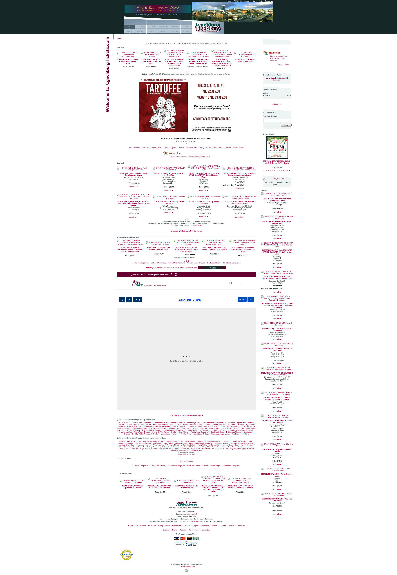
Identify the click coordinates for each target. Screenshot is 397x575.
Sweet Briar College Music (190, 449)
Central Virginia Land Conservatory (139, 426)
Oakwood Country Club (229, 445)
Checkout (231, 526)
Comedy (145, 148)
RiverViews (218, 447)
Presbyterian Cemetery (199, 432)
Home (229, 1)
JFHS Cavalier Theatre (230, 428)
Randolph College (217, 432)
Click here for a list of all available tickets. (186, 415)
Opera (173, 148)
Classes (187, 526)
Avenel (129, 425)
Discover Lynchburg (186, 426)
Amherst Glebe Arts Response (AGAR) (185, 423)
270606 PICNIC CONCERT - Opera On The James (277, 500)
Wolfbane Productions (240, 434)
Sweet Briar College (201, 434)
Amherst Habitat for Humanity (153, 441)
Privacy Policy (194, 530)
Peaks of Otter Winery (179, 432)
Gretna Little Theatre (239, 441)
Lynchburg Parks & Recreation (242, 443)
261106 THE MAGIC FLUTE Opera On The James (204, 203)
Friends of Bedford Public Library (136, 428)
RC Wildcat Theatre (233, 432)
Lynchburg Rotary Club (126, 445)
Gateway (226, 441)
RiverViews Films (230, 447)
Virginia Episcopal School (220, 434)
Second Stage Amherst (169, 434)
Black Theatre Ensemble (194, 441)
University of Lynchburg (151, 430)
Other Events (192, 148)
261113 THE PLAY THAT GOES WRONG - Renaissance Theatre (239, 203)
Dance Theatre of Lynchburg (165, 426)
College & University (158, 263)
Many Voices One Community (208, 445)
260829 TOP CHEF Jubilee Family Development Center (127, 61)
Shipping (166, 530)
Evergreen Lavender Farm (231, 426)
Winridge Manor (196, 450)
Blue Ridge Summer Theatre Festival (167, 425)
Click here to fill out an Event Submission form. (172, 268)
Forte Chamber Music (212, 441)
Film (159, 148)
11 (287, 171)
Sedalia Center (186, 434)
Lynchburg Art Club (160, 443)
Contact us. (197, 225)
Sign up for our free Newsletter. (190, 157)
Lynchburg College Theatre (173, 430)
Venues (214, 526)
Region (195, 526)
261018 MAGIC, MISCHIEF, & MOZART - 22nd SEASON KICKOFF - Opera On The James (222, 62)
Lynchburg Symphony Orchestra (241, 430)
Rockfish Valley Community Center (145, 434)
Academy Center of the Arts (140, 423)
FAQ (260, 1)
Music (166, 148)
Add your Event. (279, 179)
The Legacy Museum (143, 443)
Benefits (228, 148)
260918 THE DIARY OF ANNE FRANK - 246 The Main (151, 61)
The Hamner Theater (159, 428)
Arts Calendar (134, 148)
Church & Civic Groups (196, 263)
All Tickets (238, 1)
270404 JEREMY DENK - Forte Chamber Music (277, 475)
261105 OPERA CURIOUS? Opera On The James (245, 60)
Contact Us (269, 1)
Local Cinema (238, 148)
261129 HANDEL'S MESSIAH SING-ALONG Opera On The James (242, 249)
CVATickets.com (186, 461)
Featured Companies (140, 263)
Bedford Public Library (142, 425)
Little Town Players (133, 430)
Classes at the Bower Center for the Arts (220, 425)
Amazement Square (161, 423)
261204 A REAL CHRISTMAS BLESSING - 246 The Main (159, 487)
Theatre (181, 148)
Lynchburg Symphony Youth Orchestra (150, 445)
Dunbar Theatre (203, 426)
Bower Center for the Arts (192, 425)
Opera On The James (160, 432)
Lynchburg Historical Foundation (198, 430)
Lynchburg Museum (222, 443)
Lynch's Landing (125, 432)
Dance (153, 148)
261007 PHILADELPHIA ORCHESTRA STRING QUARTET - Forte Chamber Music (174, 62)
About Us (196, 521)
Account (247, 1)
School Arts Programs (176, 263)
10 (284, 171)
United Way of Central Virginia (235, 449)
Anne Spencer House (175, 441)
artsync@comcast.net (189, 514)
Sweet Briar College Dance (169, 449)
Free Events (217, 148)
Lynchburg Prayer (219, 430)
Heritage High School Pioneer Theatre (183, 428)
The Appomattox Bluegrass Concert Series (219, 423)
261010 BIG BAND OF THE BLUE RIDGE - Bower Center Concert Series (198, 61)
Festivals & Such (213, 263)
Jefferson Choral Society (209, 428)
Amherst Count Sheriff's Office (130, 441)
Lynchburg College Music (178, 443)
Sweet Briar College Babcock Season (143, 449)
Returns (175, 530)
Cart (254, 1)
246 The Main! (122, 423)
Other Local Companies (231, 263)
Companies (205, 526)
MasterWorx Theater (142, 432)
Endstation (215, 426)
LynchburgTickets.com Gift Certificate (186, 231)
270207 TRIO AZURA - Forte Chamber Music (186, 487)
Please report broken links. (186, 454)
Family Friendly (205, 148)
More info (133, 186)
